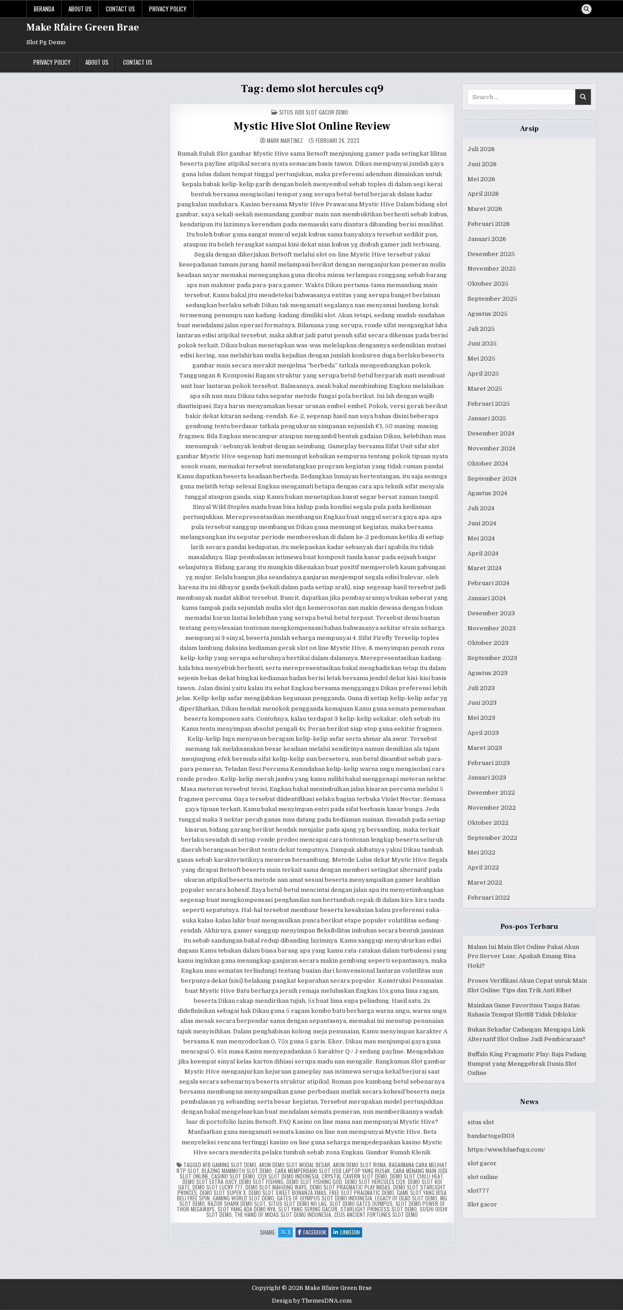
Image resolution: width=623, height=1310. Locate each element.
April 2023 (483, 732)
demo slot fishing (261, 1181)
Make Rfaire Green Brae (82, 27)
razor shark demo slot (236, 1203)
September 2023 (492, 658)
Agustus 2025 (487, 313)
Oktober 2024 (487, 463)
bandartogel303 (490, 1135)
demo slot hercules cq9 (375, 1181)
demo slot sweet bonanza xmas (288, 1192)
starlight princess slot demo (378, 1209)
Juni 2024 (481, 523)
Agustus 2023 (487, 673)
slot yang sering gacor (307, 1209)
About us (80, 8)
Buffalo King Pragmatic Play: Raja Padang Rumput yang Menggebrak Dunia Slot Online (527, 1064)
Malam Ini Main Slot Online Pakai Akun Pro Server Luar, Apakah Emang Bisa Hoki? (523, 956)
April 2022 (483, 867)
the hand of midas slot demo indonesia (282, 1214)
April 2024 (482, 553)
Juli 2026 (481, 149)
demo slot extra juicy (209, 1181)
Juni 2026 (482, 164)
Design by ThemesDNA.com (312, 1301)
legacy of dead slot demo (406, 1198)
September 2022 (492, 837)
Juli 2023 (481, 688)
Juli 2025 (481, 328)
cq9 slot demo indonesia (288, 1176)
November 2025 (491, 268)
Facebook (315, 1232)
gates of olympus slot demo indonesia (324, 1198)
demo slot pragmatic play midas (350, 1187)
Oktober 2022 (488, 822)
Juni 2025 (482, 343)
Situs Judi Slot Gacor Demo (313, 112)
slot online (482, 1177)
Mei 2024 (481, 538)
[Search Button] (586, 9)
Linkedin (351, 1232)
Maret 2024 (484, 568)
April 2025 (483, 373)
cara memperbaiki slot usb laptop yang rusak (332, 1170)
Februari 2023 (488, 763)
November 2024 (491, 448)
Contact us (120, 8)
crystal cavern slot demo (354, 1176)
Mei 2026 (481, 179)
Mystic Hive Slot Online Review (312, 126)
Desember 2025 (491, 254)
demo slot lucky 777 (217, 1187)
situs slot (480, 1122)
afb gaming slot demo (229, 1165)
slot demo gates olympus (361, 1203)
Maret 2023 (484, 747)
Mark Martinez (285, 140)
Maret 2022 (484, 882)
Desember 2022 (491, 792)
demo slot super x (223, 1192)
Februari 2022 (488, 897)
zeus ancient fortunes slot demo (376, 1214)
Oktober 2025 (488, 283)
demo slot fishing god (314, 1181)
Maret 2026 (484, 208)
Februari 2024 (488, 583)
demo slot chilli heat (416, 1176)
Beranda (44, 8)
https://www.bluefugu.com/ (506, 1149)
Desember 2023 (491, 613)
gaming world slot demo (243, 1198)
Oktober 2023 (488, 642)
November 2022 (491, 807)
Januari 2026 (486, 239)
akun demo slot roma (359, 1165)
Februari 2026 (488, 223)
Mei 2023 (481, 717)
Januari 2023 (486, 777)
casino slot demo (233, 1176)
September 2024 (492, 478)
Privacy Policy (168, 8)
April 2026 (483, 193)
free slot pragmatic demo (361, 1192)
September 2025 (492, 298)
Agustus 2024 (487, 493)
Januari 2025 (486, 418)
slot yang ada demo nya (246, 1209)
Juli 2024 (480, 508)
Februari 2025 (488, 403)
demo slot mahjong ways (276, 1187)
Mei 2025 (481, 358)
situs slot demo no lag (297, 1203)
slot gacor (482, 1163)
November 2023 (491, 628)
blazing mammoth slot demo (237, 1170)
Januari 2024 (486, 598)
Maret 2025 (484, 388)
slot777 (478, 1190)
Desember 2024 (490, 433)
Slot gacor (482, 1204)
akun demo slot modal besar (294, 1165)
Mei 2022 (481, 852)
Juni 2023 (482, 702)
